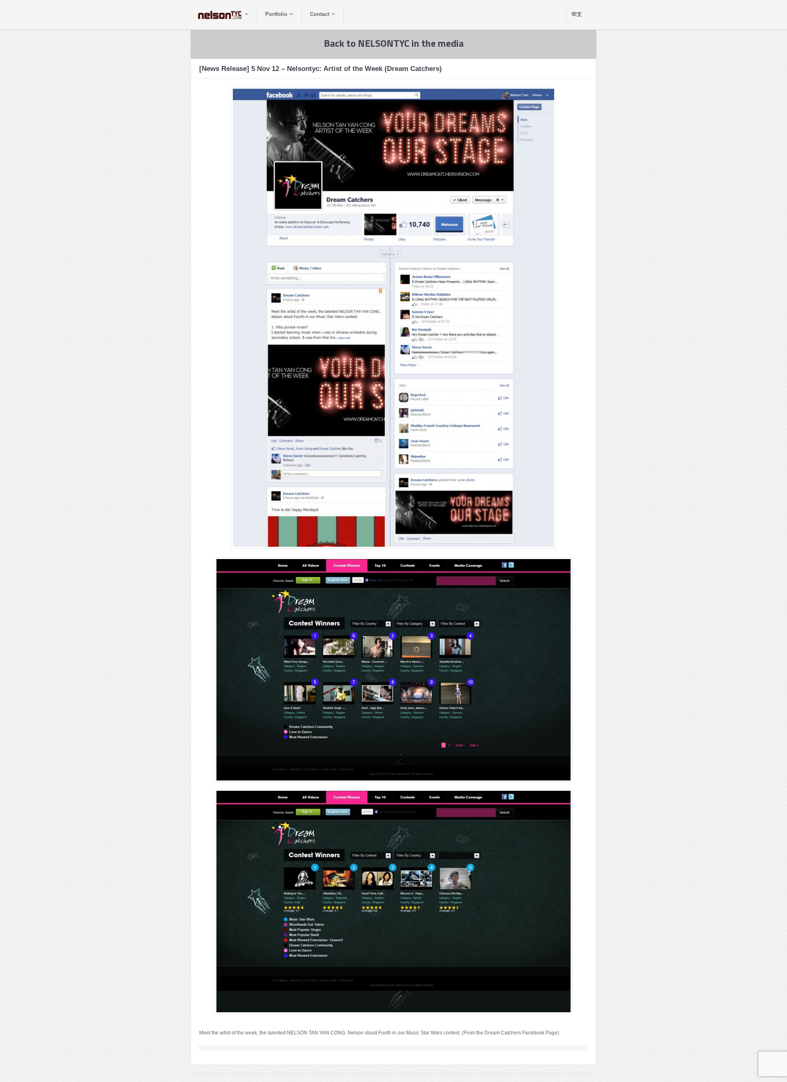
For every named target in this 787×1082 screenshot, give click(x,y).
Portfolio (276, 14)
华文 (576, 14)
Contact (319, 14)
